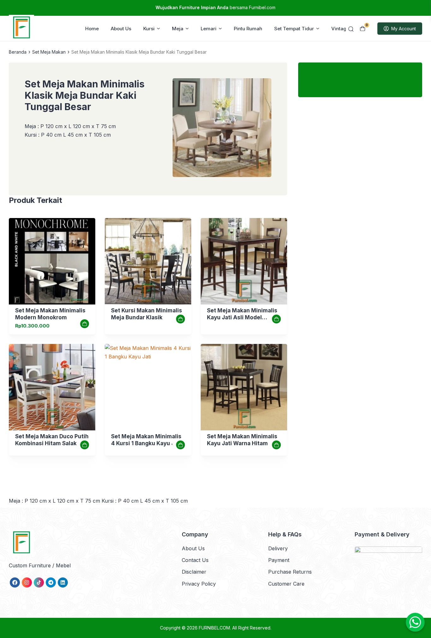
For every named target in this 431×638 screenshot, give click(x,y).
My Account (403, 28)
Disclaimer (194, 572)
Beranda (18, 52)
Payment (278, 560)
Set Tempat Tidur (294, 29)
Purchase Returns (290, 572)
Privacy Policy (199, 584)
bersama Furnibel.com (215, 7)
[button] (222, 129)
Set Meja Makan (49, 52)
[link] (52, 261)
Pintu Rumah (248, 29)
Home (92, 29)
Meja (177, 29)
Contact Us (195, 560)
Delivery (278, 548)
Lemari (208, 29)
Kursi (149, 29)
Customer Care (286, 584)
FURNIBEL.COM (214, 627)
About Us (121, 29)
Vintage (340, 29)
